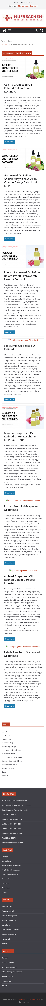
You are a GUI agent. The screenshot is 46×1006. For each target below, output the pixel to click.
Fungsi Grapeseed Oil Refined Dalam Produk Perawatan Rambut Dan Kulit (23, 275)
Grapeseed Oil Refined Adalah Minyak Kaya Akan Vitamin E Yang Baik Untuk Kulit (21, 181)
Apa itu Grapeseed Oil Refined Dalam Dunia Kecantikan (18, 88)
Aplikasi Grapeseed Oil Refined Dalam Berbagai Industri (19, 579)
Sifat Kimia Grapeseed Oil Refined (20, 347)
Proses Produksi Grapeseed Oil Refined (21, 508)
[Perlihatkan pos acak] (41, 30)
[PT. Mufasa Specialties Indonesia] (4, 30)
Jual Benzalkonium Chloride (26, 6)
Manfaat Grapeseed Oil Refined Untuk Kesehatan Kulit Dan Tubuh (20, 436)
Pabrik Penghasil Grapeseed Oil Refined (22, 654)
